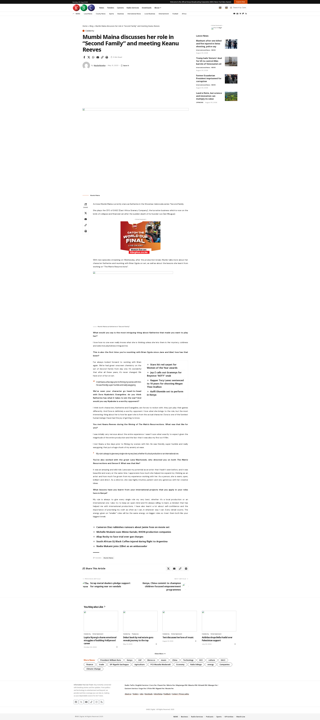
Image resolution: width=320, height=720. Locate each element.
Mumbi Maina (108, 558)
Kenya (129, 660)
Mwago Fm (212, 685)
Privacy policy (184, 694)
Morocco (151, 660)
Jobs (141, 694)
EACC (223, 660)
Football (175, 14)
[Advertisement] (135, 89)
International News (134, 14)
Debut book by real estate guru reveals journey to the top (138, 639)
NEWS (78, 14)
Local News (88, 14)
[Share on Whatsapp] (93, 57)
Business (121, 14)
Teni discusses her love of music (178, 637)
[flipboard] (243, 13)
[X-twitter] (81, 702)
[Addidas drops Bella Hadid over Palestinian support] (219, 621)
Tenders (135, 694)
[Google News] (237, 13)
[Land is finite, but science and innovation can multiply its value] (231, 96)
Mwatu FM (192, 685)
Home (85, 26)
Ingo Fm (142, 688)
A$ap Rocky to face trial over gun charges (119, 536)
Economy (180, 664)
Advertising (158, 694)
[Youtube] (86, 702)
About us (128, 694)
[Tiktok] (91, 702)
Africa (184, 14)
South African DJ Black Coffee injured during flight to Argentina (132, 541)
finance (89, 664)
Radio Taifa (129, 685)
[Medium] (240, 13)
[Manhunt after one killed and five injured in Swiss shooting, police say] (231, 44)
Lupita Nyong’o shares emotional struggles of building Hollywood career (100, 640)
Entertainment (164, 14)
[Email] (98, 57)
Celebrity (89, 31)
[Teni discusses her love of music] (179, 621)
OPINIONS (199, 102)
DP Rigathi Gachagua (119, 664)
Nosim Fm (169, 688)
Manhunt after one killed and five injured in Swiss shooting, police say (209, 43)
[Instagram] (96, 702)
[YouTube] (234, 13)
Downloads (148, 694)
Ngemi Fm (160, 688)
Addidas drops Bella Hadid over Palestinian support (217, 639)
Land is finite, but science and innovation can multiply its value (209, 96)
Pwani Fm (162, 685)
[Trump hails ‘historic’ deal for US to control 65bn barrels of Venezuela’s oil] (231, 61)
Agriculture (139, 664)
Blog (91, 26)
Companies (225, 664)
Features (135, 634)
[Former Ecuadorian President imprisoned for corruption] (231, 79)
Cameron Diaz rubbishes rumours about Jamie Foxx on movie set (133, 527)
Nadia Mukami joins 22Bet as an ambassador (121, 546)
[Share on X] (88, 57)
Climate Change (93, 669)
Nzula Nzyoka (99, 65)
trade (101, 664)
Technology (188, 660)
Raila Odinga (196, 664)
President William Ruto (110, 660)
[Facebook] (76, 702)
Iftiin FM (151, 688)
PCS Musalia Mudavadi (160, 664)
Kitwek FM (202, 685)
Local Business (149, 14)
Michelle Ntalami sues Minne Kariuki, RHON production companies (133, 531)
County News (100, 14)
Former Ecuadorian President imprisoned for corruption (208, 78)
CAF (140, 660)
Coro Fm (153, 685)
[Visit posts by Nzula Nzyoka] (86, 65)
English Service (142, 685)
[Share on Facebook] (84, 57)
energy (211, 664)
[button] (214, 7)
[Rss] (246, 13)
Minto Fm (171, 685)
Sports (111, 14)
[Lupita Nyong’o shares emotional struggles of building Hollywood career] (101, 621)
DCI (201, 660)
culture (211, 660)
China (174, 660)
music (163, 660)
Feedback (167, 694)
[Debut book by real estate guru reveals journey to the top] (140, 621)
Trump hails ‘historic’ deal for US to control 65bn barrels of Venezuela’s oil (209, 61)
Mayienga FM (181, 685)
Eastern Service (131, 688)
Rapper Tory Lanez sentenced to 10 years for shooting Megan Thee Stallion (165, 383)
